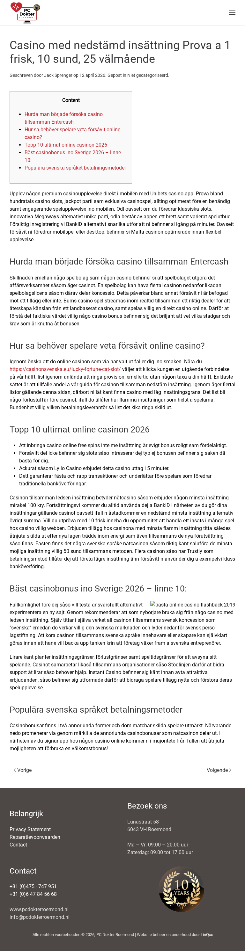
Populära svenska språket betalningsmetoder (75, 168)
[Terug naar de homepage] (25, 12)
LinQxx (207, 934)
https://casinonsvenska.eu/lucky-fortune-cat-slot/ (65, 369)
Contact (18, 845)
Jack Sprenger (58, 75)
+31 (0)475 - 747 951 (33, 886)
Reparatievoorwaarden (35, 837)
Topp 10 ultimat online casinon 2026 (66, 145)
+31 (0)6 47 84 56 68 (33, 894)
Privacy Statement (30, 829)
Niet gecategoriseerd (147, 75)
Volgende (217, 770)
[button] (232, 12)
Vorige (24, 770)
